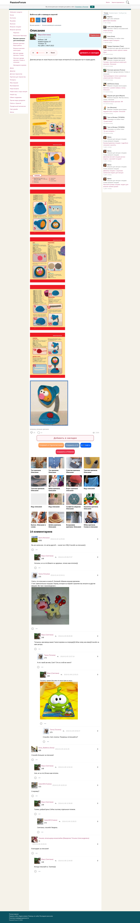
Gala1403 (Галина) (45, 784)
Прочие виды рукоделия (17, 100)
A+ (47, 53)
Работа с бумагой (15, 103)
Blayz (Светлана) (44, 35)
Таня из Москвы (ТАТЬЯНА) (116, 117)
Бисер (12, 15)
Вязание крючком (15, 29)
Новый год (13, 94)
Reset (53, 53)
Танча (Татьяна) (44, 574)
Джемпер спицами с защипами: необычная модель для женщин (113, 171)
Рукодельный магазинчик (18, 106)
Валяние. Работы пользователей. (117, 28)
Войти (108, 2)
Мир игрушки (14, 82)
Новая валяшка (108, 30)
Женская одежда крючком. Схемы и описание (19, 60)
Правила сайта (13, 916)
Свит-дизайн (14, 109)
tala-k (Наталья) (44, 538)
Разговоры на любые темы (115, 38)
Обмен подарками (16, 97)
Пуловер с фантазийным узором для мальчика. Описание (114, 63)
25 (34, 432)
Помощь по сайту (33, 916)
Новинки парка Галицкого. (111, 40)
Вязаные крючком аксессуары (18, 49)
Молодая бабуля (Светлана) (116, 58)
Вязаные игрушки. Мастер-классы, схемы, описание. (116, 98)
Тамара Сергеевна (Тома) (115, 46)
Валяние (12, 24)
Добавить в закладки (89, 53)
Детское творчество (16, 74)
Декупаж (12, 71)
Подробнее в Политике (81, 6)
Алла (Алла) (111, 36)
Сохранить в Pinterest (65, 452)
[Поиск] (127, 2)
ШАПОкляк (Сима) (113, 84)
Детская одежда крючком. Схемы (18, 54)
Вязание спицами (15, 26)
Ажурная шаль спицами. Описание (114, 111)
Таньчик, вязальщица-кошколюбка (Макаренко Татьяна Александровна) (63, 838)
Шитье (12, 112)
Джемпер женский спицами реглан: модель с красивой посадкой (114, 158)
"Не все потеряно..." (109, 131)
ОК (92, 6)
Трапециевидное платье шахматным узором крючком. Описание (114, 77)
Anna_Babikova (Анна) (46, 748)
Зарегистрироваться (118, 2)
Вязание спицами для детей (116, 60)
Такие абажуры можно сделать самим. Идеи (115, 51)
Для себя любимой (113, 18)
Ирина (109, 137)
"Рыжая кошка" (108, 121)
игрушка (33, 429)
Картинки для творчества (18, 77)
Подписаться (95, 35)
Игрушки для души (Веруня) (116, 95)
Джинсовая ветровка (109, 20)
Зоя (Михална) (112, 107)
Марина (109, 16)
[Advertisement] (64, 77)
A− (33, 53)
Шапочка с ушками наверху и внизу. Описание (114, 88)
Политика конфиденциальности (19, 918)
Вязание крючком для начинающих (19, 39)
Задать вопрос (23, 916)
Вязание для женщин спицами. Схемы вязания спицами (115, 140)
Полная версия (14, 914)
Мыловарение (14, 85)
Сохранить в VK (72, 445)
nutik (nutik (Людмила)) (114, 26)
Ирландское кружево (19, 65)
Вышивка (13, 21)
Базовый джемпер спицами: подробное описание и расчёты (115, 144)
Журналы (16, 32)
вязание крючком (43, 429)
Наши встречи (14, 88)
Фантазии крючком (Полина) (116, 70)
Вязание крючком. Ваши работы (19, 44)
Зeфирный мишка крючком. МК (113, 101)
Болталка (13, 18)
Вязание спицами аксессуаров (116, 86)
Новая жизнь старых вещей (18, 91)
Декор (12, 68)
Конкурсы (13, 80)
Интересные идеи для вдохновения (118, 48)
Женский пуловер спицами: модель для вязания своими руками (115, 185)
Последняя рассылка (46, 916)
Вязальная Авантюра (20, 35)
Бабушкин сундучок (16, 12)
